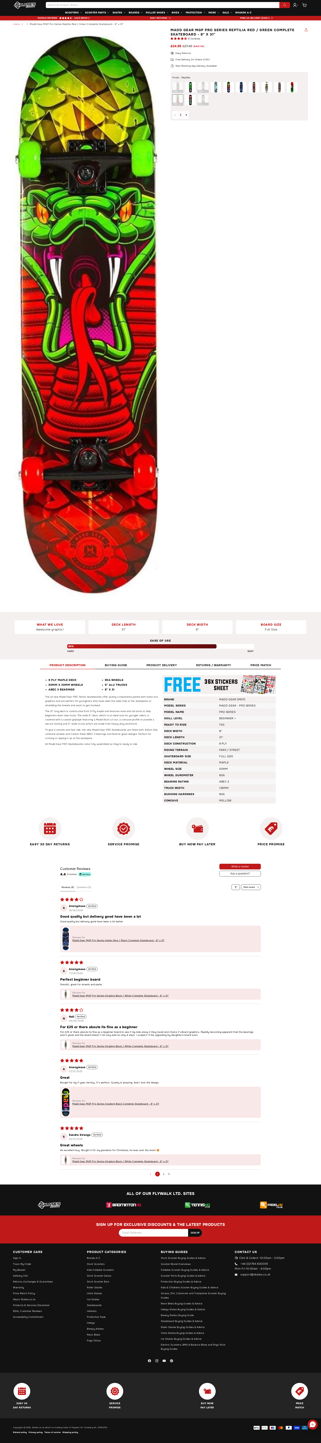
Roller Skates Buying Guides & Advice (183, 1327)
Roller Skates (94, 1287)
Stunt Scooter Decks (99, 1275)
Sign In (17, 1258)
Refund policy (20, 1432)
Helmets (91, 1311)
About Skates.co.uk (24, 1299)
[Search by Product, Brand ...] (284, 5)
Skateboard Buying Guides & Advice (182, 1321)
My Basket (19, 1269)
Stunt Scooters (95, 1264)
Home (16, 24)
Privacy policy (36, 1432)
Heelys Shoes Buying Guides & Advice (183, 1309)
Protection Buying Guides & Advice (181, 1281)
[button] (304, 5)
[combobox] (168, 5)
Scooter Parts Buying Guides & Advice (183, 1275)
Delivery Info (20, 1275)
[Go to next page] (170, 1174)
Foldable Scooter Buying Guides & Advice (185, 1269)
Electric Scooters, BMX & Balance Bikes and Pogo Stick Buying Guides (193, 1346)
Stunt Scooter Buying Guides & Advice (183, 1258)
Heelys (91, 1322)
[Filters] (236, 887)
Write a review (240, 866)
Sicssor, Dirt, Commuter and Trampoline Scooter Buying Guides (193, 1295)
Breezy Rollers (95, 1328)
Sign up (195, 1233)
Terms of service (52, 1432)
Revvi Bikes (93, 1334)
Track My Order (22, 1264)
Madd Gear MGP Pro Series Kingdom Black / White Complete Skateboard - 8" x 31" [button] (120, 995)
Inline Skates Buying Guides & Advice (182, 1333)
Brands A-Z (93, 1258)
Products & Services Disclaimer (31, 1305)
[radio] (177, 87)
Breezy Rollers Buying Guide (177, 1315)
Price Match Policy (24, 1293)
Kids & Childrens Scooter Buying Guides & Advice (189, 1287)
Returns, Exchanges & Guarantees (33, 1281)
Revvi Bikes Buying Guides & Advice (181, 1303)
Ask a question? (240, 873)
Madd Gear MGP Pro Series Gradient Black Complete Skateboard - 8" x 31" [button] (115, 1103)
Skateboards (94, 1305)
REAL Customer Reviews (27, 1311)
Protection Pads (96, 1316)
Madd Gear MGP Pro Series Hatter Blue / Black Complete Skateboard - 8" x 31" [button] (118, 940)
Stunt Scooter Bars (98, 1281)
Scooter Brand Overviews (176, 1264)
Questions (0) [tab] (84, 887)
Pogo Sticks (94, 1340)
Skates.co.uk (38, 1427)
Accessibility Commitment (28, 1316)
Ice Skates (93, 1299)
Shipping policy (70, 1432)
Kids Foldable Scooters (100, 1269)
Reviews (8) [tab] (68, 887)
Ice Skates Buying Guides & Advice (181, 1338)
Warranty (18, 1287)
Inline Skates (94, 1293)
